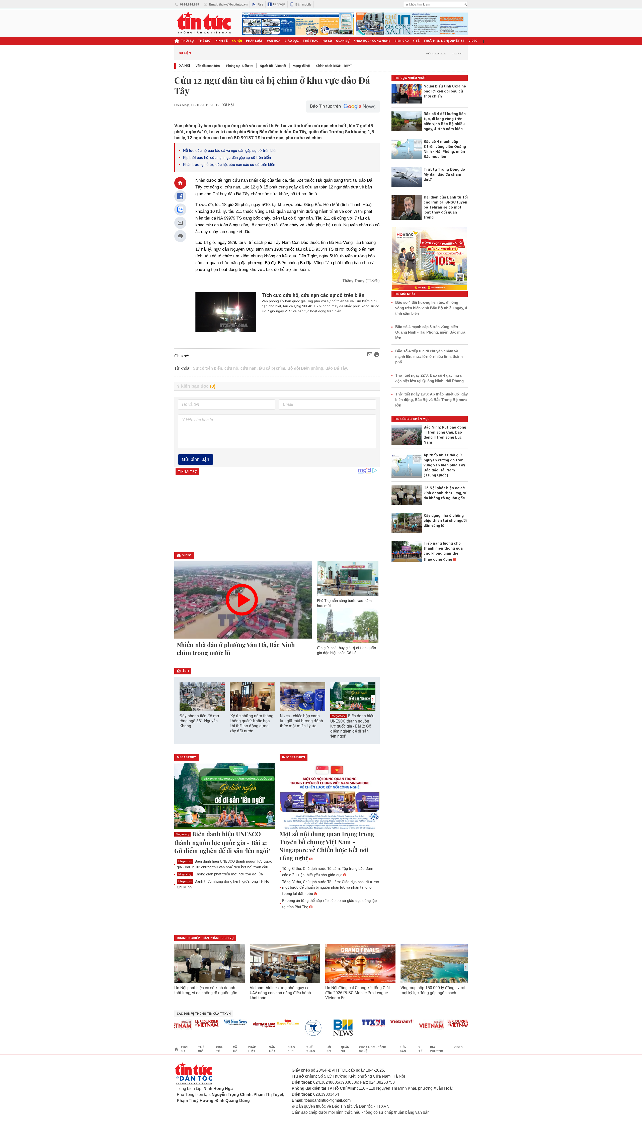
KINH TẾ (221, 41)
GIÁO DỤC (291, 41)
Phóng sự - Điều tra (239, 66)
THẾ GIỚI (204, 41)
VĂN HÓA (273, 41)
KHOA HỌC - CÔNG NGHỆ (372, 41)
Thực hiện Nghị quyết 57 (444, 41)
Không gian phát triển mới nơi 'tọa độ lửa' (221, 874)
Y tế (416, 41)
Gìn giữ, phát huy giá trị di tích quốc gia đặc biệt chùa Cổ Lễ (346, 650)
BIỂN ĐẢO (401, 41)
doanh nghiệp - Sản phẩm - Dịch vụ (205, 938)
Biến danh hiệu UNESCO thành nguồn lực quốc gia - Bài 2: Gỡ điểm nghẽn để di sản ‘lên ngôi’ (352, 726)
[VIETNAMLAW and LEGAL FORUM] (248, 1025)
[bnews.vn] (329, 1027)
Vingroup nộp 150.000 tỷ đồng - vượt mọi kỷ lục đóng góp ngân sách (432, 990)
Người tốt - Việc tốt (273, 66)
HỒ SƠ (327, 41)
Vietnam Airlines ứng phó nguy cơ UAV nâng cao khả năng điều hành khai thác (280, 992)
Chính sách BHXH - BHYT (334, 66)
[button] (373, 699)
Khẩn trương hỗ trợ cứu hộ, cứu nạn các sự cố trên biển (229, 164)
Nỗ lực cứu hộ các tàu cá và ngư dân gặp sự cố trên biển (230, 150)
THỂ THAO (310, 41)
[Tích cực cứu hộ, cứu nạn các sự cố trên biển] (225, 312)
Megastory (338, 716)
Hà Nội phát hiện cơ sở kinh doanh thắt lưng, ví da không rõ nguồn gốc (205, 990)
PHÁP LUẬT (254, 41)
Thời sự (187, 41)
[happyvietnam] (272, 1022)
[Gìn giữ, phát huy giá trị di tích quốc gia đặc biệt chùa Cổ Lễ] (348, 625)
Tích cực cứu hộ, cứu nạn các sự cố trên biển (313, 295)
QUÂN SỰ (343, 41)
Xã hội (184, 65)
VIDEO (472, 41)
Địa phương (436, 1049)
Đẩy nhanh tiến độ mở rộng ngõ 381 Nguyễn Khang (199, 720)
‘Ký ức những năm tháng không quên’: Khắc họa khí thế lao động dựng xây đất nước (251, 723)
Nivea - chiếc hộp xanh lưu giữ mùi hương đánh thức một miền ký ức (301, 720)
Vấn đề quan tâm (208, 66)
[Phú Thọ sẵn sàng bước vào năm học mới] (348, 578)
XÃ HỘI (237, 41)
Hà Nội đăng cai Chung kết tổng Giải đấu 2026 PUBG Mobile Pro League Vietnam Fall (357, 992)
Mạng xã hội (301, 66)
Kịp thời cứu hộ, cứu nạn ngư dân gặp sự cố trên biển (227, 157)
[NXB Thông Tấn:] (300, 1027)
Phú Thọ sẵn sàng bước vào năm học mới (344, 603)
